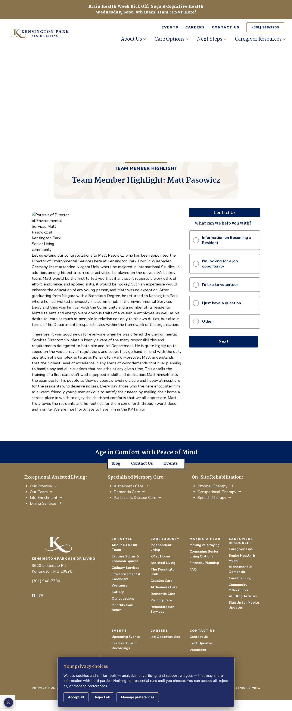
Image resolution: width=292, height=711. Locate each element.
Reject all (102, 697)
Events (170, 27)
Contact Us (226, 27)
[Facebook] (33, 595)
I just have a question (221, 303)
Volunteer (198, 649)
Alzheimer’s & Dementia (240, 569)
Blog (116, 463)
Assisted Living (162, 562)
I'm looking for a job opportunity (220, 264)
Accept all (76, 697)
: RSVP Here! (182, 12)
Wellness (119, 585)
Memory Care (161, 600)
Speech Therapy (212, 497)
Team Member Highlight (146, 168)
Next (224, 341)
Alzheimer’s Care (128, 486)
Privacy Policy (46, 688)
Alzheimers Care (164, 587)
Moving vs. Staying (205, 545)
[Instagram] (41, 595)
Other (207, 321)
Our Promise (41, 486)
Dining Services (43, 503)
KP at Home (160, 556)
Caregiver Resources (258, 39)
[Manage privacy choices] (8, 702)
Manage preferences (138, 697)
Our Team (39, 491)
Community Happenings (238, 587)
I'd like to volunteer (220, 284)
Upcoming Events (126, 636)
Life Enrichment (44, 497)
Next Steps (209, 39)
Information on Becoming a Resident (226, 240)
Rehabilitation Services (162, 609)
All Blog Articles (243, 596)
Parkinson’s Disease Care (135, 497)
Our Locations (123, 598)
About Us (131, 39)
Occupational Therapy (217, 491)
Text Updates (201, 643)
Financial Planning (204, 562)
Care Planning (240, 578)
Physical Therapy (213, 486)
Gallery (118, 592)
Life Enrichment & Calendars (126, 576)
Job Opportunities (165, 636)
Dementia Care (127, 491)
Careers (195, 27)
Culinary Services (125, 567)
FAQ (193, 569)
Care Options (169, 39)
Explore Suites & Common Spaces (125, 559)
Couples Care (161, 580)
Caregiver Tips (241, 549)
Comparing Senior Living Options (204, 554)
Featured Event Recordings (124, 645)
